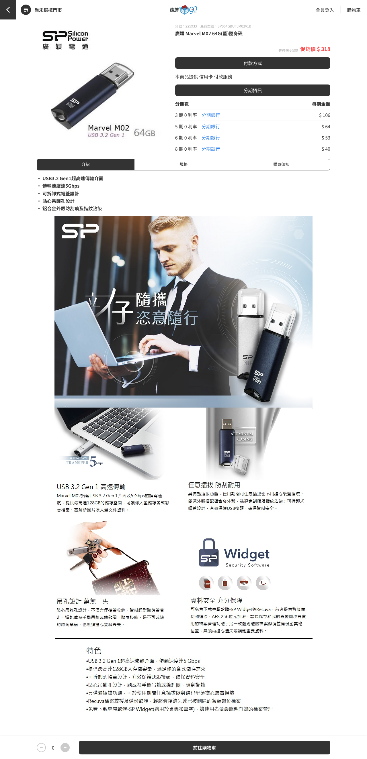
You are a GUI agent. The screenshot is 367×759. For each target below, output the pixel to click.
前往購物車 (204, 747)
